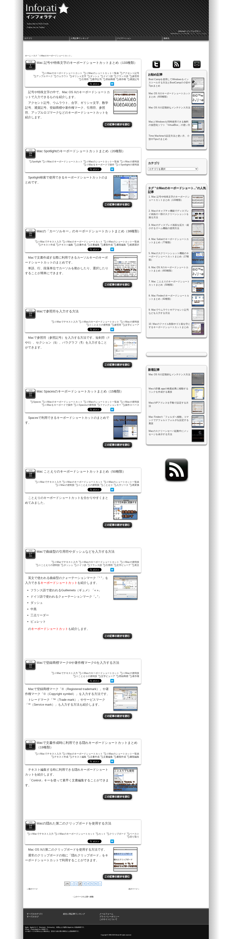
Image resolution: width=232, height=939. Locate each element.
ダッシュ (95, 76)
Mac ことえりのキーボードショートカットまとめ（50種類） (81, 471)
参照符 (135, 76)
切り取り (134, 836)
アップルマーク (44, 76)
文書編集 (95, 244)
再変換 (135, 485)
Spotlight (36, 161)
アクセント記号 (131, 73)
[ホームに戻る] (47, 9)
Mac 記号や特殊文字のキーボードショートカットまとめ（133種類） (87, 63)
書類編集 (121, 244)
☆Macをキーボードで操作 (100, 164)
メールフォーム (106, 914)
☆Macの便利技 (131, 161)
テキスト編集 (66, 244)
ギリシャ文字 (79, 76)
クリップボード (117, 833)
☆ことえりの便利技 (99, 324)
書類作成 (108, 244)
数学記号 (97, 79)
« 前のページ (32, 889)
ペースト (134, 833)
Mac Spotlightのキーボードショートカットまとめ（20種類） (81, 151)
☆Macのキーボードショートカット (63, 73)
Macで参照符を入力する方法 (58, 311)
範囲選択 (134, 244)
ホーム (28, 56)
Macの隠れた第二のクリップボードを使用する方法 (74, 823)
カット (102, 833)
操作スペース (132, 405)
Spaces (37, 401)
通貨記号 (134, 79)
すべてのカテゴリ (35, 914)
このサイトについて (108, 919)
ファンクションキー (110, 405)
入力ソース (122, 485)
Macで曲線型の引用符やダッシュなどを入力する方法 (76, 551)
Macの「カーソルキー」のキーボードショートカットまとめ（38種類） (89, 231)
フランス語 (122, 76)
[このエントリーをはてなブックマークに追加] (112, 84)
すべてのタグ (33, 916)
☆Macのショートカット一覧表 (102, 73)
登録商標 (110, 79)
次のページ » (134, 889)
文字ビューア (132, 324)
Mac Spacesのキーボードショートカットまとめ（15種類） (80, 391)
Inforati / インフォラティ (189, 31)
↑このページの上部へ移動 (83, 897)
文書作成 (81, 244)
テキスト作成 (48, 244)
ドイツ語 (108, 76)
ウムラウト (62, 76)
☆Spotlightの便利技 (128, 164)
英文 (136, 565)
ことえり (108, 485)
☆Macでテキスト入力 (49, 241)
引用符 (85, 79)
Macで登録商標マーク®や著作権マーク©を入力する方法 (78, 662)
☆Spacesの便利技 (86, 405)
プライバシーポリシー (109, 916)
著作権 (122, 79)
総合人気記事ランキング (74, 914)
